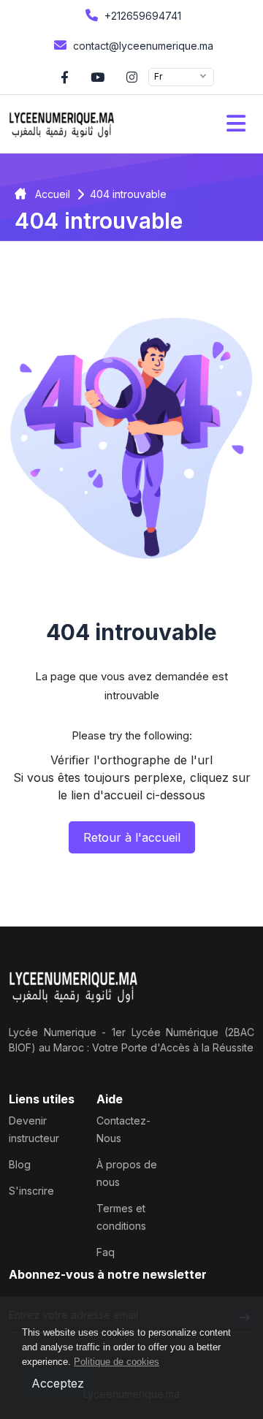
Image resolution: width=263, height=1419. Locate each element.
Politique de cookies (116, 1361)
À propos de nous (126, 1173)
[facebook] (65, 77)
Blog (20, 1164)
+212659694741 (141, 15)
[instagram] (131, 77)
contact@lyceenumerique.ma (141, 45)
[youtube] (97, 77)
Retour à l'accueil (131, 837)
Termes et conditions (121, 1217)
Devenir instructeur (34, 1129)
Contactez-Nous (123, 1129)
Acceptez (57, 1383)
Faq (105, 1252)
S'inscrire (31, 1190)
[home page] (62, 124)
